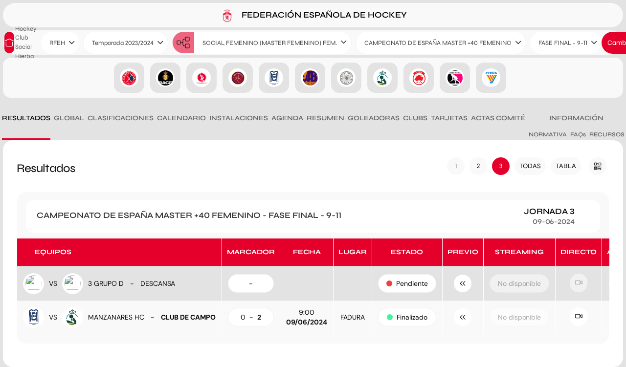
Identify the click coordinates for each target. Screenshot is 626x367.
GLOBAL (69, 118)
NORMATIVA (548, 134)
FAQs (578, 134)
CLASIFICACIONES (121, 118)
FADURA (352, 317)
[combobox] (60, 43)
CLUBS (415, 118)
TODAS (530, 166)
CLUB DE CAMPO (188, 317)
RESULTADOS (26, 118)
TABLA (566, 166)
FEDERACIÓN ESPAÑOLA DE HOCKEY (323, 14)
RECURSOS (607, 134)
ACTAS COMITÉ (498, 118)
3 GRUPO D (106, 283)
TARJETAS (449, 118)
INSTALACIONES (238, 118)
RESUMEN (325, 118)
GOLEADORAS (374, 118)
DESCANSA (158, 283)
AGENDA (287, 118)
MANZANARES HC (116, 317)
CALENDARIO (181, 118)
